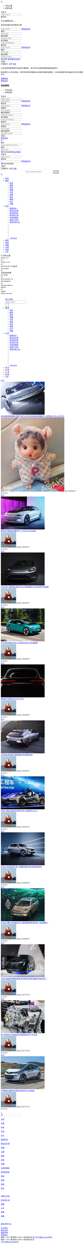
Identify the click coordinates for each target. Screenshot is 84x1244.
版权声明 (4, 1233)
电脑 (11, 190)
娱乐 (11, 197)
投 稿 (7, 374)
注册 (15, 169)
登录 (14, 64)
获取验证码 (26, 29)
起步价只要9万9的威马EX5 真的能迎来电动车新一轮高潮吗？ (24, 923)
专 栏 (7, 333)
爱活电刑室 (14, 213)
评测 (2, 1148)
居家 (11, 194)
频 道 (7, 308)
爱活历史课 (14, 211)
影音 (11, 188)
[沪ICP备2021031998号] (43, 1237)
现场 (7, 243)
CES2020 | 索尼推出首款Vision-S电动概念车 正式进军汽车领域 (25, 587)
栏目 (7, 206)
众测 (7, 247)
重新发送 (4, 81)
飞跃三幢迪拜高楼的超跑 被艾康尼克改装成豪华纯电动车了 (24, 979)
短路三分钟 (14, 220)
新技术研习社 (15, 222)
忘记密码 (17, 152)
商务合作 (4, 1230)
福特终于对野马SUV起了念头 (12, 699)
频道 (7, 181)
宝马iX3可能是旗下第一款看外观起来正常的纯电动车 (21, 867)
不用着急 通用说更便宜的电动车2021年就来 (18, 1091)
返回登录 (4, 138)
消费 (11, 204)
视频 (7, 245)
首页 (7, 178)
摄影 (11, 185)
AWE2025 (13, 238)
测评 (7, 240)
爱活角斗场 (14, 215)
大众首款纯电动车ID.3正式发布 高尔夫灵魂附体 (19, 643)
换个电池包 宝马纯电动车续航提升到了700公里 (19, 1035)
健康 (11, 199)
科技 (11, 183)
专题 (2, 1123)
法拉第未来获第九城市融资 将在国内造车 (17, 755)
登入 (7, 299)
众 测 (7, 372)
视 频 (7, 370)
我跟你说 (13, 208)
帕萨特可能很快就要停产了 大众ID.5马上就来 (18, 531)
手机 (11, 192)
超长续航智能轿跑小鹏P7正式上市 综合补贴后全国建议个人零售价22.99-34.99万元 (32, 416)
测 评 (7, 367)
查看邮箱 (4, 78)
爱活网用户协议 (14, 59)
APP (7, 252)
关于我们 (4, 1228)
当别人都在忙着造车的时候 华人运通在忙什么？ (19, 811)
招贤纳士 (4, 1235)
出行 (11, 201)
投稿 (7, 249)
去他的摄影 (14, 218)
